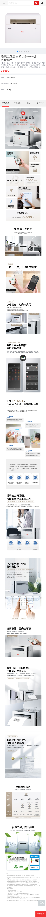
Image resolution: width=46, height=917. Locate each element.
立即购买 (40, 914)
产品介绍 (5, 103)
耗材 (28, 103)
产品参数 (17, 103)
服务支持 (40, 103)
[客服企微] (41, 903)
